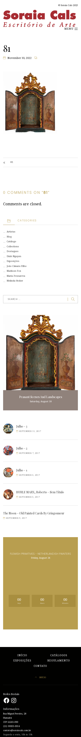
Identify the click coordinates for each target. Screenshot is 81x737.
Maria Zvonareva (16, 276)
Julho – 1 (21, 470)
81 (11, 162)
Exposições (13, 261)
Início (22, 655)
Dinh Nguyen (14, 256)
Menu (69, 28)
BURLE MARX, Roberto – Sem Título (40, 492)
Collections (13, 246)
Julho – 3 (21, 426)
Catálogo (11, 241)
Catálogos (58, 655)
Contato (40, 666)
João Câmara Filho (17, 266)
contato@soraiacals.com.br (17, 730)
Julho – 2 (21, 448)
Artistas (11, 231)
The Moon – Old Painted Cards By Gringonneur (33, 513)
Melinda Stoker (15, 280)
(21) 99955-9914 (11, 726)
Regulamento (58, 660)
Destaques (12, 251)
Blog (9, 236)
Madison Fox (14, 271)
